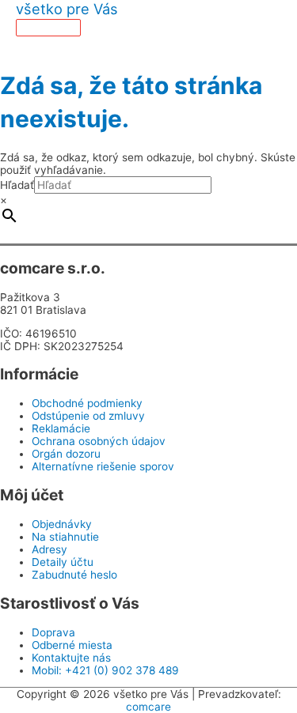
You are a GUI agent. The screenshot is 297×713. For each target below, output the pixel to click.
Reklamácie (61, 428)
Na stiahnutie (65, 536)
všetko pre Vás (67, 8)
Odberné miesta (72, 645)
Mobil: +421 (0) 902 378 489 (105, 670)
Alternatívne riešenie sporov (103, 466)
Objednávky (62, 524)
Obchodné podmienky (87, 403)
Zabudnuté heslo (74, 574)
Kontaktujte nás (71, 657)
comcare (148, 706)
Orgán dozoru (66, 453)
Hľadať (17, 185)
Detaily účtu (62, 562)
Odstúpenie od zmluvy (88, 415)
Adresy (49, 549)
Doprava (53, 632)
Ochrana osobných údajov (99, 441)
